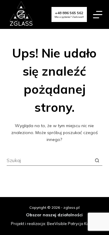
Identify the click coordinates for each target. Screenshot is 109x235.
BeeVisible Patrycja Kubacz (72, 223)
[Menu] (97, 14)
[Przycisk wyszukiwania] (97, 160)
